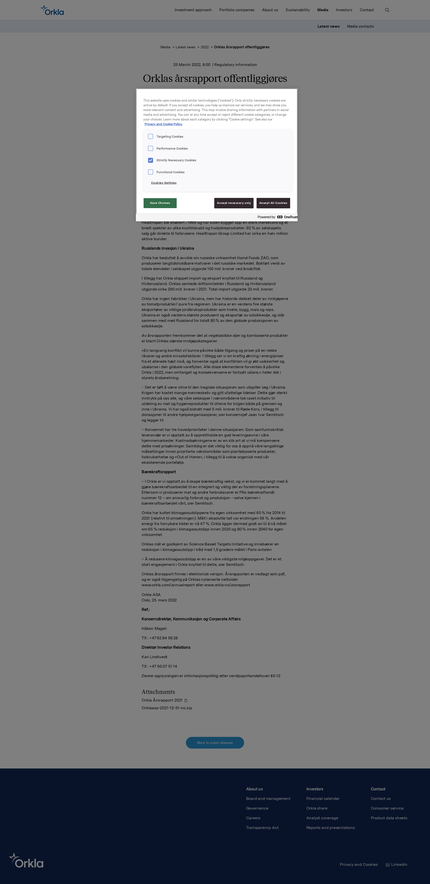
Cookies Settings (163, 182)
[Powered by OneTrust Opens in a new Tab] (276, 218)
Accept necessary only (234, 203)
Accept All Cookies (273, 203)
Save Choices (160, 203)
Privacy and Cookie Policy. (164, 124)
